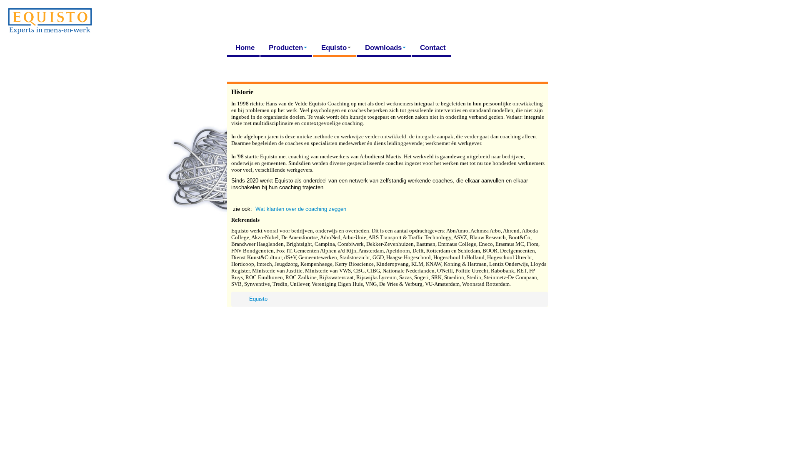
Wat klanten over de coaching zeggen (300, 209)
